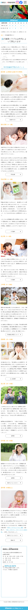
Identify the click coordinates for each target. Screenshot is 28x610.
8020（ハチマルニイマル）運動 (15, 527)
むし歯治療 (13, 378)
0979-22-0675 (10, 566)
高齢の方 (13, 540)
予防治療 (13, 174)
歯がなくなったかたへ (12, 482)
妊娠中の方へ (13, 119)
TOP (2, 35)
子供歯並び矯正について (13, 334)
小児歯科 (13, 231)
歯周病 (12, 435)
